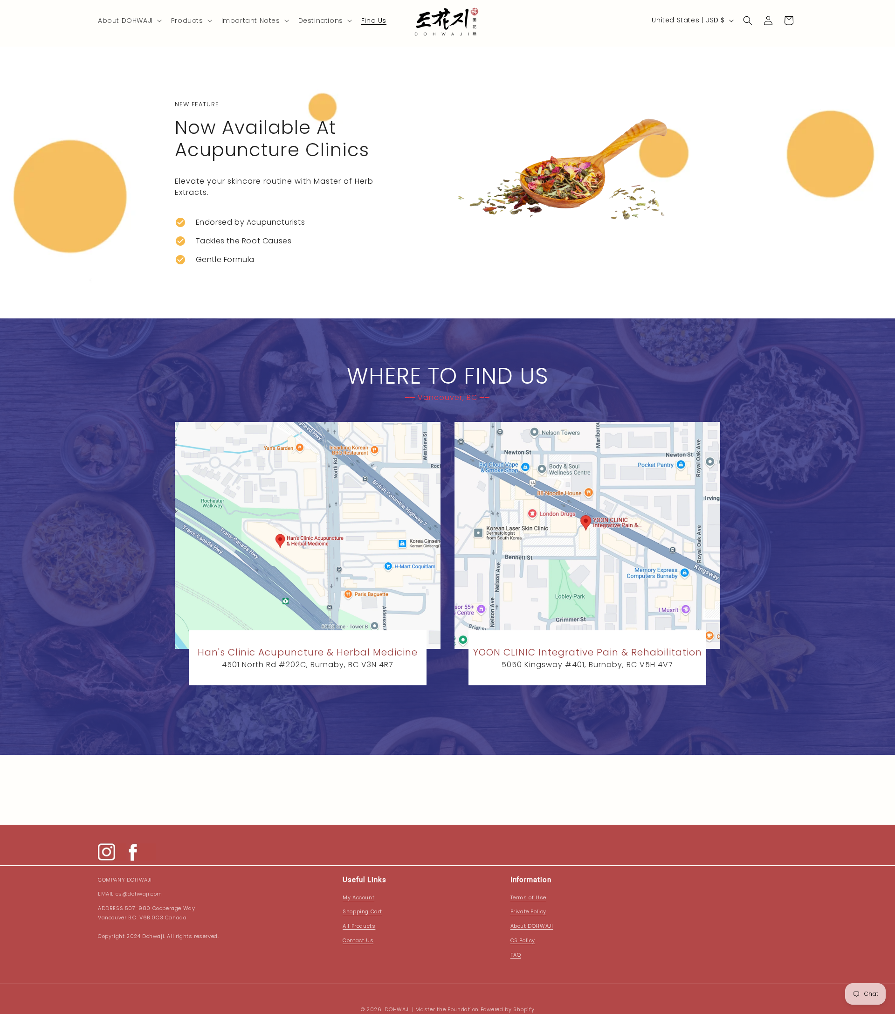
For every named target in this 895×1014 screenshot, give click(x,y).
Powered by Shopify (508, 1009)
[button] (128, 20)
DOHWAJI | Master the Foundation (432, 1009)
